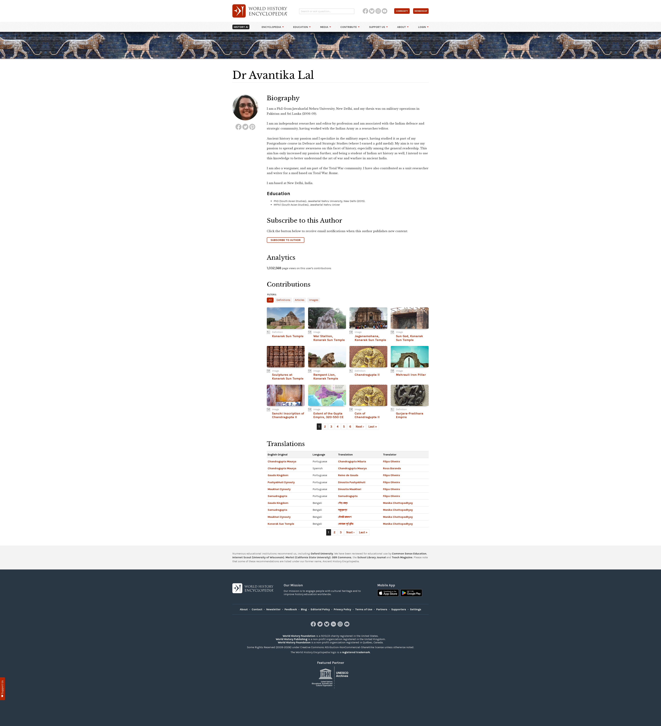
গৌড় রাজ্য (343, 503)
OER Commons (341, 557)
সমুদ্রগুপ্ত (342, 509)
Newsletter (273, 609)
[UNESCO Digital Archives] (330, 677)
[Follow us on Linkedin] (334, 625)
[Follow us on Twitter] (320, 625)
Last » (372, 426)
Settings (415, 609)
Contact (257, 609)
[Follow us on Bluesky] (327, 625)
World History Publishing (291, 639)
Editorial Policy (320, 609)
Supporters (398, 609)
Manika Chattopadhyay (398, 503)
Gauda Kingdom (278, 475)
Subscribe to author (286, 240)
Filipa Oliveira (391, 461)
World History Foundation (299, 635)
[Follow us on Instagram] (341, 625)
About (401, 27)
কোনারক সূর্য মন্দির (345, 523)
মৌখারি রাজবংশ (344, 516)
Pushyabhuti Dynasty (281, 482)
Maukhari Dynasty (279, 489)
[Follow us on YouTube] (347, 625)
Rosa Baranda (392, 468)
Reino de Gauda (348, 475)
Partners (381, 609)
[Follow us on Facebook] (314, 625)
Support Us (377, 27)
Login (422, 27)
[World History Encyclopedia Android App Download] (411, 593)
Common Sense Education (409, 553)
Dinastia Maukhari (349, 489)
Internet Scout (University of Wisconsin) (258, 557)
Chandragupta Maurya (282, 461)
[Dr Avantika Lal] (238, 127)
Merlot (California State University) (308, 557)
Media (324, 27)
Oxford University (322, 553)
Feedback (291, 609)
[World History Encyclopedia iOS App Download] (388, 593)
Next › (360, 426)
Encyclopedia (271, 27)
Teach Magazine (402, 557)
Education (300, 27)
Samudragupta (277, 496)
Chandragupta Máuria (352, 461)
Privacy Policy (342, 609)
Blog (304, 609)
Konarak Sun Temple (281, 523)
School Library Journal (371, 557)
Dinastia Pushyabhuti (351, 482)
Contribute (348, 27)
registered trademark (356, 652)
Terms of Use (363, 609)
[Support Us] (2, 688)
